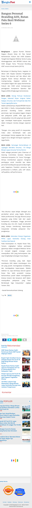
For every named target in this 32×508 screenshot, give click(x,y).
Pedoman (20, 502)
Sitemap (15, 502)
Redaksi (10, 502)
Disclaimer (26, 502)
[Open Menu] (30, 2)
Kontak (4, 502)
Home (3, 8)
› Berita (6, 8)
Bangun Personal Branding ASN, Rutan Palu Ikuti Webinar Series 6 (14, 18)
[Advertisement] (16, 192)
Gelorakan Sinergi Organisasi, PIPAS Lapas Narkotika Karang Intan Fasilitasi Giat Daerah (16, 238)
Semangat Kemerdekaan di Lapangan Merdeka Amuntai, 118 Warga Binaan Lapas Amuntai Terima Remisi (16, 147)
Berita (9, 295)
